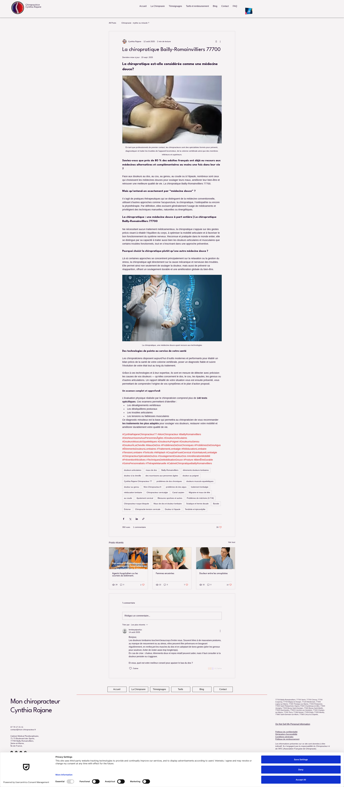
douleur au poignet (191, 476)
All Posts (112, 23)
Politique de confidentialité (286, 732)
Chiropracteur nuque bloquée (136, 504)
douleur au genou (131, 487)
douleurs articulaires (132, 470)
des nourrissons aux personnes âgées (162, 476)
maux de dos (151, 470)
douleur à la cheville (132, 476)
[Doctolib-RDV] (249, 11)
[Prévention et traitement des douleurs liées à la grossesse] (172, 558)
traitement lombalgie (199, 487)
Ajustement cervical (145, 498)
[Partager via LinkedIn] (136, 519)
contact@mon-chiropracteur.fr (23, 729)
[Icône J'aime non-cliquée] (130, 668)
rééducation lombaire (133, 492)
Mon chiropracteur (35, 701)
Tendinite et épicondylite (195, 509)
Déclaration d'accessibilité (286, 734)
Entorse (127, 509)
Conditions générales (284, 737)
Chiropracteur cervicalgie (157, 492)
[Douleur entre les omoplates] (215, 558)
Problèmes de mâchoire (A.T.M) (200, 498)
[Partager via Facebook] (123, 519)
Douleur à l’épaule (172, 509)
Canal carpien (178, 492)
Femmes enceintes (165, 573)
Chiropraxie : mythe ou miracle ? (135, 23)
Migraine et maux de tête (199, 492)
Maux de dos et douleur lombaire (168, 504)
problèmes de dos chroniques (169, 481)
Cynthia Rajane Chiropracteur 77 (138, 481)
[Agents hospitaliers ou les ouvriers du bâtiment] (128, 558)
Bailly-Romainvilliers (169, 470)
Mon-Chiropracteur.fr (152, 487)
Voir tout (231, 542)
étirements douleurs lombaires (196, 470)
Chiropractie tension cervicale (147, 509)
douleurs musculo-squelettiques (199, 481)
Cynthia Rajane (31, 710)
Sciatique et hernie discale (197, 504)
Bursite (216, 504)
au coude (128, 498)
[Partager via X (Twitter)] (130, 519)
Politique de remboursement (287, 739)
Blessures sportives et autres (170, 498)
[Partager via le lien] (143, 519)
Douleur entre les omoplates (213, 573)
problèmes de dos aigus (176, 487)
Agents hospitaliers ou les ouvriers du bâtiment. (125, 574)
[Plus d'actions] (220, 41)
